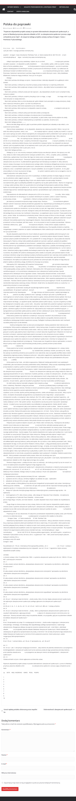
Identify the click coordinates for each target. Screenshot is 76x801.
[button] (20, 7)
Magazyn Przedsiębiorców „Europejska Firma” (40, 7)
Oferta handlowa (22, 11)
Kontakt (10, 11)
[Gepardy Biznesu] (3, 9)
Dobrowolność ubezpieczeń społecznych (58, 709)
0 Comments (28, 28)
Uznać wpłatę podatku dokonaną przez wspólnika (20, 710)
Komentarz (5, 730)
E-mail (4, 764)
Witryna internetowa (8, 773)
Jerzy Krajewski (9, 28)
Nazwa (4, 755)
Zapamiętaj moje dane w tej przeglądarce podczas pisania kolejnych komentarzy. (32, 783)
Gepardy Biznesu (13, 7)
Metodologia (64, 7)
